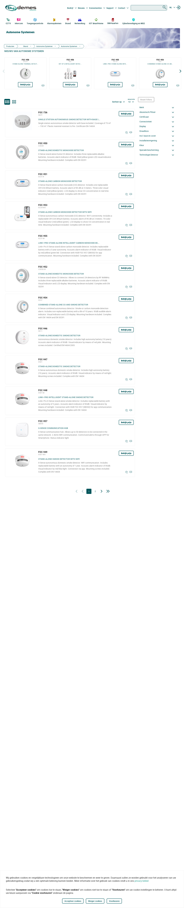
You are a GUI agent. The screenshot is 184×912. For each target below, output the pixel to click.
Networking (80, 23)
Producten (10, 46)
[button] (157, 107)
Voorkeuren (114, 901)
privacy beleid (141, 880)
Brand (68, 23)
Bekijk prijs (25, 84)
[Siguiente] (180, 71)
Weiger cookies (95, 901)
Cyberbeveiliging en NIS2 (133, 23)
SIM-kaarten (112, 23)
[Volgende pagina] (101, 491)
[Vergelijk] (43, 85)
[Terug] (3, 71)
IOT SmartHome (96, 23)
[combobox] (149, 7)
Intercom (19, 23)
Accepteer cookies (72, 901)
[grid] (14, 102)
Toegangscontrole (35, 23)
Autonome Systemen (44, 46)
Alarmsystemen (54, 23)
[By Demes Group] (21, 8)
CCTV (8, 23)
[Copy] (125, 132)
